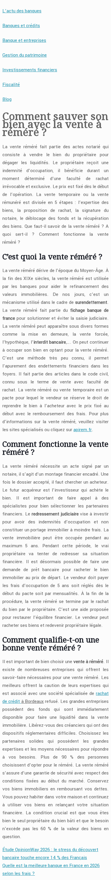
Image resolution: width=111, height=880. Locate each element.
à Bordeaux (32, 701)
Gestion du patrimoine (24, 55)
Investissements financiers (29, 70)
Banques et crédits (21, 25)
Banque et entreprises (24, 40)
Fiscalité (11, 84)
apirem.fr (82, 429)
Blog (7, 99)
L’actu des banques (21, 11)
